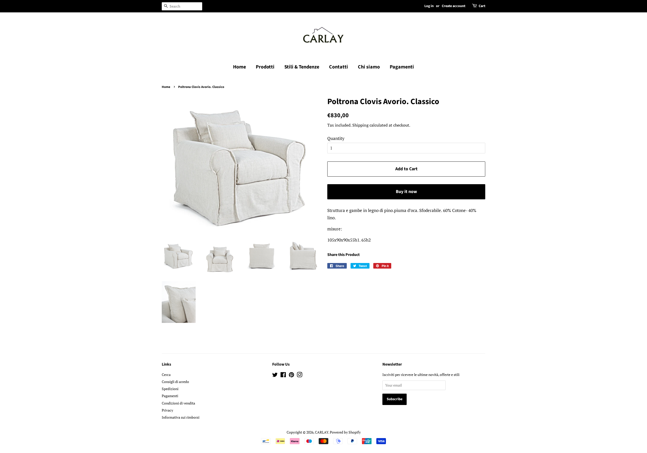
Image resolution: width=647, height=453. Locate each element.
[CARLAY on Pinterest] (291, 375)
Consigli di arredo (175, 381)
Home (239, 66)
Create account (453, 6)
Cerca (166, 374)
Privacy (167, 410)
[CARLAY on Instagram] (299, 375)
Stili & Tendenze (301, 66)
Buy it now (406, 191)
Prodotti (265, 66)
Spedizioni (170, 388)
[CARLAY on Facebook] (283, 375)
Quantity (335, 138)
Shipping (360, 125)
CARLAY (321, 432)
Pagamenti (402, 66)
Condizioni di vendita (178, 403)
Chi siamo (369, 66)
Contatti (338, 66)
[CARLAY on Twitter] (275, 375)
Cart (482, 6)
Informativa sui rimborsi (180, 417)
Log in (429, 6)
